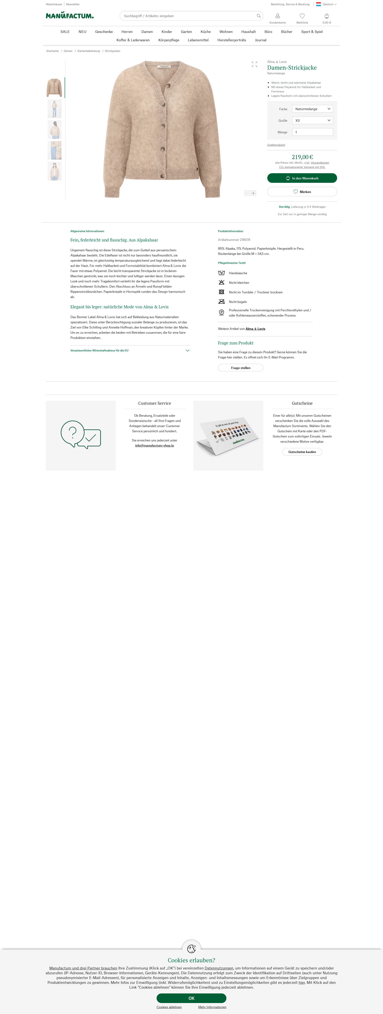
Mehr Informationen (212, 1007)
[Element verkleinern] (247, 193)
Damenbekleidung (88, 50)
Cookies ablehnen (169, 1007)
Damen (68, 50)
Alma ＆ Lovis (255, 328)
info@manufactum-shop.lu (154, 445)
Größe (282, 120)
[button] (254, 64)
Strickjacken (112, 50)
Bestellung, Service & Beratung (290, 4)
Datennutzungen (219, 968)
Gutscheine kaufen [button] (302, 452)
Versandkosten (320, 162)
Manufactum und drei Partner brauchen (83, 968)
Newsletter (73, 4)
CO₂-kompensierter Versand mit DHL (302, 167)
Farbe (283, 109)
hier (302, 982)
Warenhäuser (54, 4)
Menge (282, 132)
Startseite (52, 50)
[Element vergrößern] (253, 193)
